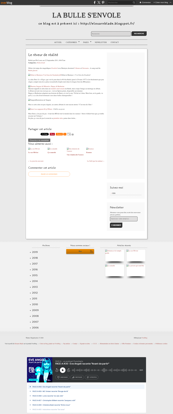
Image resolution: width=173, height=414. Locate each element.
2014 (35, 281)
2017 (34, 263)
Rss (80, 251)
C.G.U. (95, 343)
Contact (115, 42)
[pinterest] (103, 2)
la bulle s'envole (86, 15)
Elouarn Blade (19, 343)
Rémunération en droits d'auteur (109, 343)
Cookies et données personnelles (143, 343)
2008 (35, 315)
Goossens (85, 68)
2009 (35, 310)
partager (78, 377)
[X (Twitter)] (98, 2)
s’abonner (64, 377)
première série (58, 118)
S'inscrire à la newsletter (39, 140)
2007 (35, 321)
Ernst (50, 109)
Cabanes (77, 68)
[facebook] (94, 2)
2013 (35, 286)
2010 (35, 304)
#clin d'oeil (41, 63)
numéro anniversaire (58, 88)
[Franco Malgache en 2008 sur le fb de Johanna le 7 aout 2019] (115, 253)
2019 (35, 252)
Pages (85, 42)
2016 (35, 269)
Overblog (144, 338)
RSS (113, 193)
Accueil (58, 42)
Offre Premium (126, 343)
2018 (35, 257)
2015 (35, 275)
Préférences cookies (161, 343)
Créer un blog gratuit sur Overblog (50, 343)
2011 (34, 298)
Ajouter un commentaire (49, 174)
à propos (93, 377)
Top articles (66, 343)
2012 (35, 292)
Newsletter (101, 42)
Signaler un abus (85, 343)
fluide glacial (32, 70)
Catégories (70, 42)
